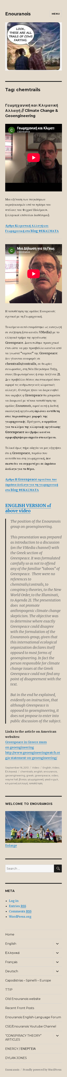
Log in (13, 901)
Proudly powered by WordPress (42, 1069)
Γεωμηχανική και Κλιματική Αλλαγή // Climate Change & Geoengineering (31, 110)
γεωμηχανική (36, 779)
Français (11, 962)
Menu (56, 13)
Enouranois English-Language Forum (33, 1017)
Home (9, 934)
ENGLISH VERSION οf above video (28, 508)
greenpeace (42, 775)
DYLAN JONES (16, 1058)
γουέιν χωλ (51, 779)
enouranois (50, 771)
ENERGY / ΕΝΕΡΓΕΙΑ (20, 1049)
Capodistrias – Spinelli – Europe (28, 980)
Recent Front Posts (19, 1008)
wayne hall (11, 779)
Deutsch (11, 971)
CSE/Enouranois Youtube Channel (30, 1026)
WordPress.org (20, 916)
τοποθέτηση (35, 783)
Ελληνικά (11, 771)
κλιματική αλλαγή (16, 783)
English (47, 767)
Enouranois (18, 14)
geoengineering (15, 775)
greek (30, 775)
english (38, 771)
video (54, 775)
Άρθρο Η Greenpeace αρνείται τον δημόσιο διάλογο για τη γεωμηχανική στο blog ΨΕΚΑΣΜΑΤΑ (31, 484)
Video (35, 767)
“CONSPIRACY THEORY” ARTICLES (23, 1037)
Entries (17, 906)
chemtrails (26, 771)
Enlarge (11, 845)
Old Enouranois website (23, 999)
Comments (20, 911)
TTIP (8, 989)
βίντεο (22, 779)
